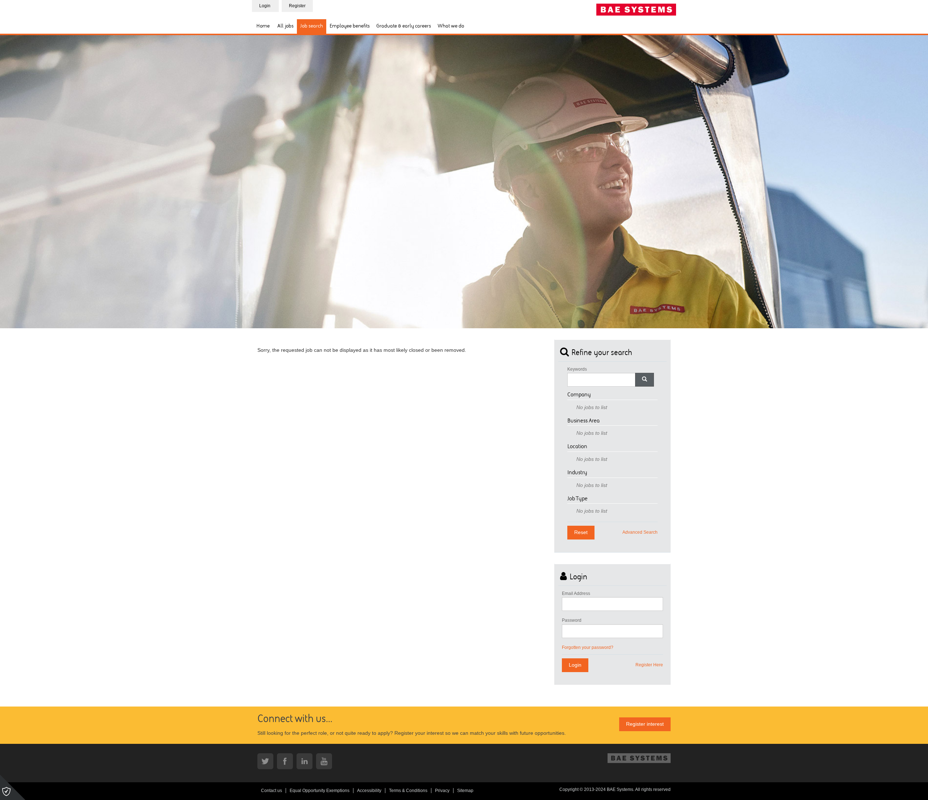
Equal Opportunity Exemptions (319, 790)
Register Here (649, 664)
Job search (311, 26)
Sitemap (465, 790)
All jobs (285, 26)
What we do (451, 26)
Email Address (576, 593)
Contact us (271, 790)
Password (571, 620)
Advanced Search (640, 532)
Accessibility (369, 790)
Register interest (645, 724)
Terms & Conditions (408, 790)
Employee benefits (350, 26)
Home (263, 26)
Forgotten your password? (587, 647)
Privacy (442, 790)
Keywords (577, 369)
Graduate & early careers (403, 26)
